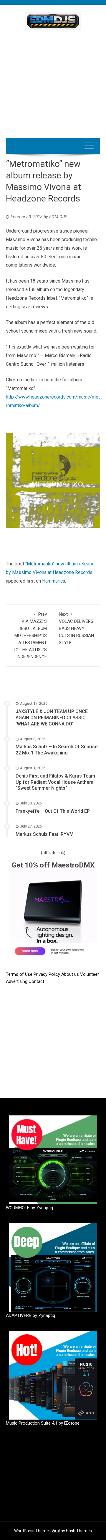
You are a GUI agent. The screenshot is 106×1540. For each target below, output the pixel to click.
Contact (36, 981)
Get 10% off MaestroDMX (53, 865)
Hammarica (53, 581)
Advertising (17, 981)
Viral (56, 1530)
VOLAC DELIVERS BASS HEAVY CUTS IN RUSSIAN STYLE (76, 628)
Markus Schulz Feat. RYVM (45, 834)
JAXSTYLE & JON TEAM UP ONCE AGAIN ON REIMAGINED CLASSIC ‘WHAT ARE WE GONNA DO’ (52, 718)
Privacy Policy (47, 974)
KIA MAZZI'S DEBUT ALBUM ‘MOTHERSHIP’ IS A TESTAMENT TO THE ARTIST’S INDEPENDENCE (30, 635)
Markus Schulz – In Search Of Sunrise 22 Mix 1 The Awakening (56, 750)
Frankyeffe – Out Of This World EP (53, 811)
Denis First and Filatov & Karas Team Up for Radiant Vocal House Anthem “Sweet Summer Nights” (55, 782)
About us (70, 974)
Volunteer (89, 974)
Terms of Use (19, 974)
